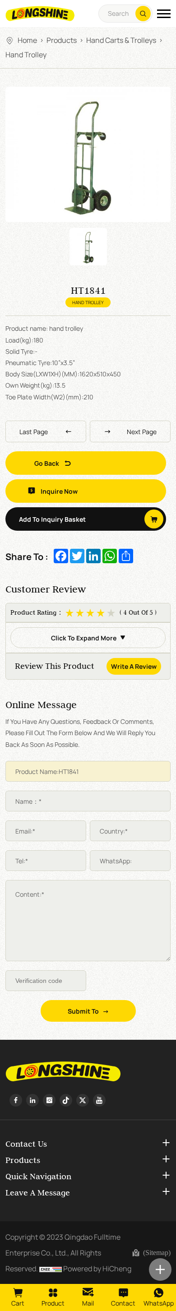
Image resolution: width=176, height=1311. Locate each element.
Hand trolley (25, 54)
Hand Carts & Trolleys (121, 40)
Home (27, 40)
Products (61, 40)
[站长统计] (50, 1268)
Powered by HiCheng (97, 1268)
